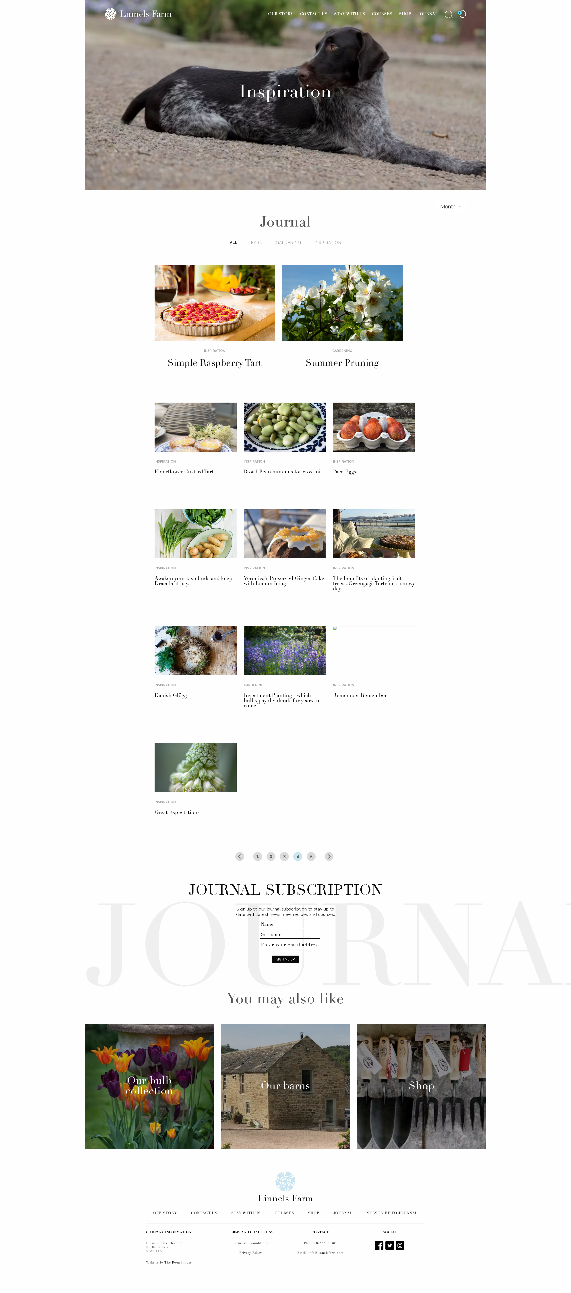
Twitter (390, 1246)
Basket (462, 14)
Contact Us (313, 14)
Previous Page (239, 856)
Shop (405, 14)
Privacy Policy (250, 1253)
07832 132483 (326, 1243)
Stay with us (246, 1213)
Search (449, 14)
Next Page (329, 856)
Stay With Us (349, 14)
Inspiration (327, 242)
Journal (428, 14)
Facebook (379, 1246)
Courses (382, 14)
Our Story (280, 14)
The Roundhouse (178, 1262)
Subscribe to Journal (392, 1213)
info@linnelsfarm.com (325, 1253)
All (234, 242)
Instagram (400, 1246)
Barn (257, 242)
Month (448, 206)
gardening (288, 242)
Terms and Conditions (250, 1243)
